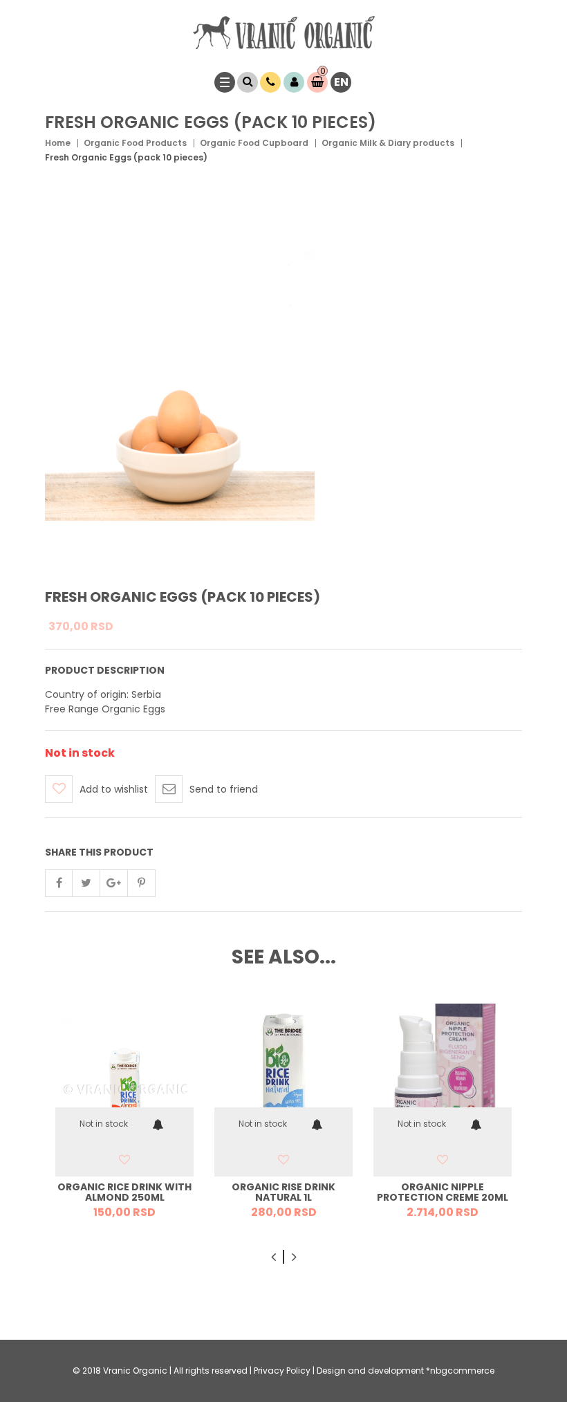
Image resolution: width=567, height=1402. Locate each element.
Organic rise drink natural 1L (283, 1192)
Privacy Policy (282, 1370)
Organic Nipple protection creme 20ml (442, 1192)
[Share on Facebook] (59, 883)
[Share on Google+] (114, 883)
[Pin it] (142, 883)
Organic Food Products (135, 143)
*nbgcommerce (460, 1370)
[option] (124, 1116)
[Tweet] (86, 883)
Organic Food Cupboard (254, 143)
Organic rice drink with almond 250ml (124, 1192)
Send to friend (223, 789)
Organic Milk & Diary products (388, 143)
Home (58, 143)
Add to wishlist (114, 789)
